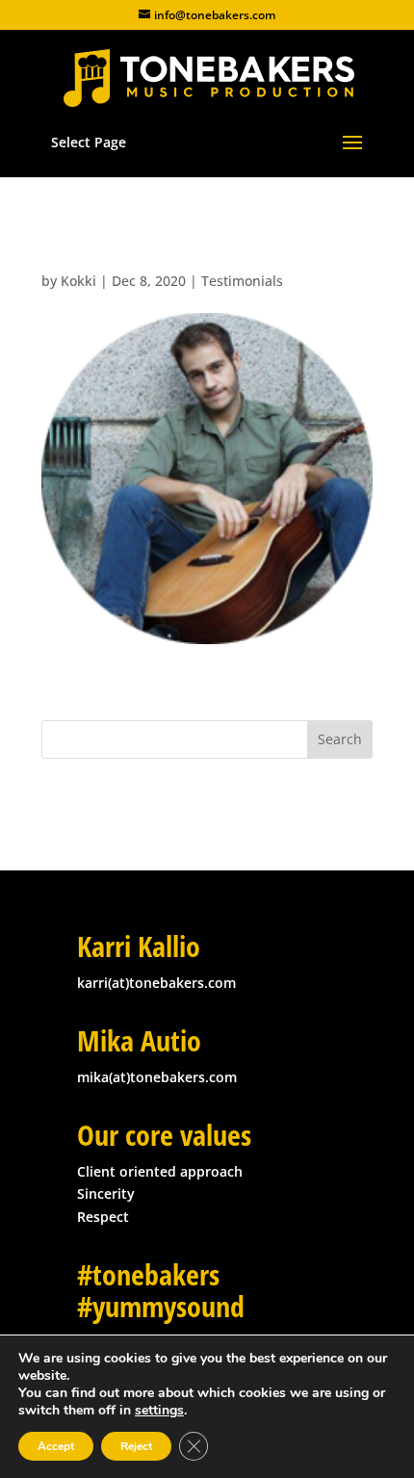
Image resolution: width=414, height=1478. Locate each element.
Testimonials (242, 281)
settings (159, 1410)
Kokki (78, 281)
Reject (136, 1446)
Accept (56, 1446)
